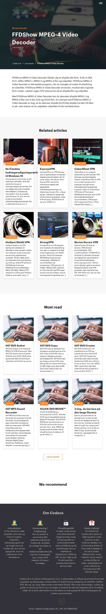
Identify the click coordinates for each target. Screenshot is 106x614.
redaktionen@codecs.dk (40, 552)
